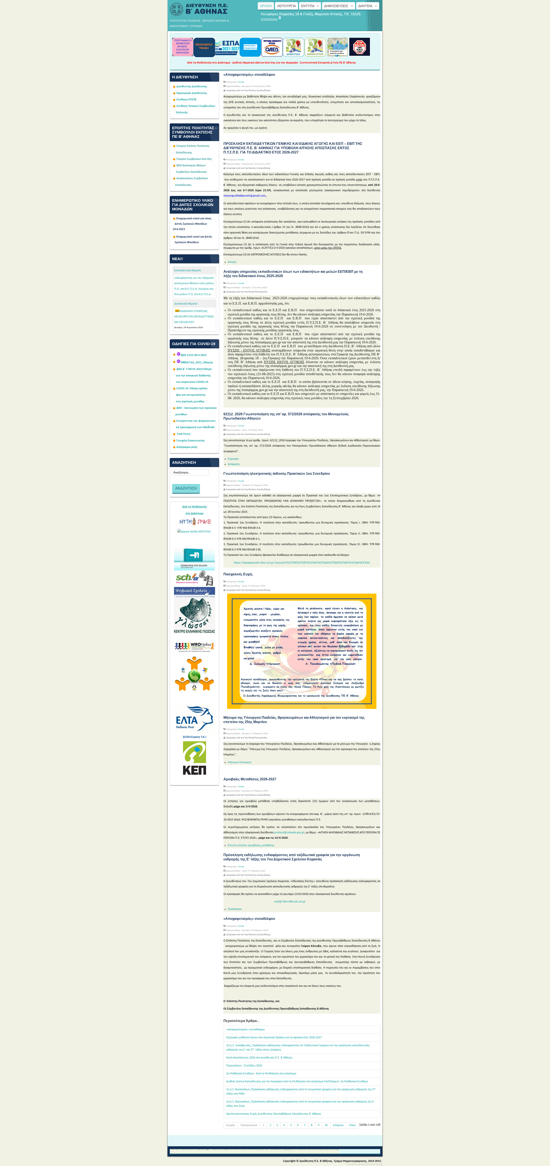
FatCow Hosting (375, 1164)
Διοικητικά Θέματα (185, 303)
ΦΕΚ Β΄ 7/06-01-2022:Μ (191, 369)
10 (326, 1125)
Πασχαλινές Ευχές (238, 574)
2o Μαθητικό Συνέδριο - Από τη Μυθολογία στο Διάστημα (261, 1073)
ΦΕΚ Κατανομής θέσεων (191, 165)
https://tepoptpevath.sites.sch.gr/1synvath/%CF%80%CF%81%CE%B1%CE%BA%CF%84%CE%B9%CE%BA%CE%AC (302, 562)
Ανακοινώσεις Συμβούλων (192, 178)
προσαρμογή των (191, 427)
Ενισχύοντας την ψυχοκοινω (194, 421)
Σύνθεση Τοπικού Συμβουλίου (195, 106)
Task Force (183, 434)
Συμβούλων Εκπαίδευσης (191, 172)
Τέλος (352, 1125)
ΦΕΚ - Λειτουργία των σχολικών (196, 408)
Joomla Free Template (356, 1164)
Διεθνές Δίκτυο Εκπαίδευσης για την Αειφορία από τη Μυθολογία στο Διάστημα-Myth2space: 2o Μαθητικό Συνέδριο (297, 1081)
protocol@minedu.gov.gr (289, 832)
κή (177, 427)
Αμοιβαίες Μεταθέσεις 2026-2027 (249, 779)
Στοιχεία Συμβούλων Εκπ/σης (194, 159)
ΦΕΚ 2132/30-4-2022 (193, 355)
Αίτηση (232, 262)
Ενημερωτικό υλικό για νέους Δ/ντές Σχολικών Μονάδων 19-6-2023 (194, 224)
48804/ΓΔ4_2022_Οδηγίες (197, 362)
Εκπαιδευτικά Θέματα (187, 270)
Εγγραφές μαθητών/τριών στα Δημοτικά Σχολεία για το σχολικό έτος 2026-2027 (274, 1037)
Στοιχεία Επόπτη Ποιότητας (192, 146)
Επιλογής (182, 112)
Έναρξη (230, 1125)
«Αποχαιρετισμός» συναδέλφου (249, 74)
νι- (214, 421)
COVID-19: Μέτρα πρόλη (191, 388)
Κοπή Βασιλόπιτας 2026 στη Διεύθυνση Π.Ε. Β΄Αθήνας (259, 1057)
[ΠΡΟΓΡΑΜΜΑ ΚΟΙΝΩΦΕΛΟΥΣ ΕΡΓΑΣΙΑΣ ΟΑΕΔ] (272, 55)
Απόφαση (234, 464)
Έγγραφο (233, 459)
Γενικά (241, 82)
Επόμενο (338, 1125)
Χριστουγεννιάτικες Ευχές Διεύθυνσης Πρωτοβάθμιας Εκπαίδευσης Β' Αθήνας (273, 1114)
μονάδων (181, 414)
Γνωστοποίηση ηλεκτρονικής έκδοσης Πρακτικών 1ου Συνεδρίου (276, 473)
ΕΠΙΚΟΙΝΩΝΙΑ (269, 19)
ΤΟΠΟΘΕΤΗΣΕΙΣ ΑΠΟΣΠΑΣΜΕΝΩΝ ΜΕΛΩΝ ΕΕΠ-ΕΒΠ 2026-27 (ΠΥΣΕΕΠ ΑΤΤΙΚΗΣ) (195, 317)
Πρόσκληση (235, 909)
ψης (178, 395)
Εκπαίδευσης (184, 152)
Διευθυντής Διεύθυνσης (191, 86)
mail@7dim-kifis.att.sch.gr (290, 901)
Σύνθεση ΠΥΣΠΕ (186, 99)
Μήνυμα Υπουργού (240, 762)
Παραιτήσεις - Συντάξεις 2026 (244, 1065)
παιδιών (209, 427)
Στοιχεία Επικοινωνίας (190, 440)
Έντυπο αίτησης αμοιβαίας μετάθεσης (251, 845)
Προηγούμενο (248, 1125)
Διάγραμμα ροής (186, 447)
